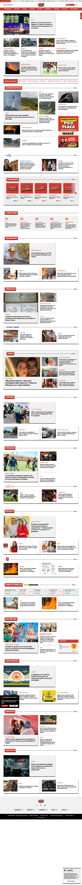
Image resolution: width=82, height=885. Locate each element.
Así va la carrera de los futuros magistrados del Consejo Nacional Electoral (66, 337)
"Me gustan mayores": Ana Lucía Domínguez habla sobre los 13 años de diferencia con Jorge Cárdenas (20, 383)
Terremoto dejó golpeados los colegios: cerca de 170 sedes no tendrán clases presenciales (36, 143)
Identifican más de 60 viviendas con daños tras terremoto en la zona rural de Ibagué (46, 53)
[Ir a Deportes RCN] (11, 486)
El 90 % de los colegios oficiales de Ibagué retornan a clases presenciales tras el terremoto (66, 42)
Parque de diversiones (55, 81)
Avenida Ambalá (34, 81)
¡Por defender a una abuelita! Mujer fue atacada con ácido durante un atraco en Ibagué (67, 108)
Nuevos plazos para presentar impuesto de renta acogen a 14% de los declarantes (66, 570)
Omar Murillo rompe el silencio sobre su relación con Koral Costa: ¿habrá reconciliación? (67, 384)
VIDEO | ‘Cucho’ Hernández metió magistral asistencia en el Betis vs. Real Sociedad (28, 496)
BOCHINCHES (48, 8)
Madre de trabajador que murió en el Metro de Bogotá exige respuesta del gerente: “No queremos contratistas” (25, 226)
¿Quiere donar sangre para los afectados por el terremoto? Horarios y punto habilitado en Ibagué (20, 741)
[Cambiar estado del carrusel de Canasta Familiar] (10, 1)
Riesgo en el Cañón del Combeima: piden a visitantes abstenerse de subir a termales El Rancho (47, 120)
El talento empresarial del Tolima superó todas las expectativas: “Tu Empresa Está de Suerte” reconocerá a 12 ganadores (42, 527)
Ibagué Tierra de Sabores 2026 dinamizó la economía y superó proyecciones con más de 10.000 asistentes (66, 697)
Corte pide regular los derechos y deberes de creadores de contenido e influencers (26, 337)
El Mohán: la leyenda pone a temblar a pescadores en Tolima (28, 786)
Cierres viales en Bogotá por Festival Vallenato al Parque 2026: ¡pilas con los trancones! (70, 226)
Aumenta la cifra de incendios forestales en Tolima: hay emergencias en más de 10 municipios (11, 53)
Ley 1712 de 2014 (41, 817)
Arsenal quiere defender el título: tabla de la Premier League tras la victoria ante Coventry (65, 496)
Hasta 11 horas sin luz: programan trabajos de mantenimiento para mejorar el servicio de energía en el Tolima (47, 742)
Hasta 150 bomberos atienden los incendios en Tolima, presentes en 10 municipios (28, 570)
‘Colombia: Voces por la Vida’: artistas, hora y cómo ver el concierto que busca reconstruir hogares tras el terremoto (66, 166)
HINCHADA (32, 8)
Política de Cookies (72, 878)
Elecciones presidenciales (72, 81)
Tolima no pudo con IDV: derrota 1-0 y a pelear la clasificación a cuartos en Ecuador (67, 69)
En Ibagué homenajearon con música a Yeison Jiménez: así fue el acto (48, 651)
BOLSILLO (40, 8)
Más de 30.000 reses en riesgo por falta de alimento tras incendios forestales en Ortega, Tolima (37, 130)
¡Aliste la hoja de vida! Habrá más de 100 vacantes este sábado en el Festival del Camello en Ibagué (66, 548)
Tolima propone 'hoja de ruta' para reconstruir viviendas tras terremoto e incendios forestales (28, 275)
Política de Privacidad (33, 815)
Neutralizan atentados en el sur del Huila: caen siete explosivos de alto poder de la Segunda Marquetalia (48, 308)
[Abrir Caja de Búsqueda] (76, 5)
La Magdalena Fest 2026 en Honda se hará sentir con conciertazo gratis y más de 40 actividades (41, 677)
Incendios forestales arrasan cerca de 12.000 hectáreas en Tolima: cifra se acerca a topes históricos (29, 69)
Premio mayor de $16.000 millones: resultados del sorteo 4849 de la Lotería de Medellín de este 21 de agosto (56, 226)
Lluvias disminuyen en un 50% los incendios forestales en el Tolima (41, 255)
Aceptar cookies (71, 881)
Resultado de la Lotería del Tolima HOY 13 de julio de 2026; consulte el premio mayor (28, 548)
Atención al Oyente (44, 815)
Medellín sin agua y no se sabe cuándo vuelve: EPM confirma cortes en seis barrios (10, 225)
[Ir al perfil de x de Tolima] (40, 805)
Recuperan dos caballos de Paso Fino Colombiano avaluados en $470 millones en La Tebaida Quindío (46, 96)
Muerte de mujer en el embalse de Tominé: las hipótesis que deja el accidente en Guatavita (67, 373)
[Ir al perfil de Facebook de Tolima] (36, 805)
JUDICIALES (17, 8)
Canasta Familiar (4, 1)
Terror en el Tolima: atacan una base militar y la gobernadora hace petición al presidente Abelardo (47, 320)
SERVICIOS (56, 8)
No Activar (13, 705)
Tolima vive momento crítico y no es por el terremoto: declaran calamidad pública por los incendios (66, 275)
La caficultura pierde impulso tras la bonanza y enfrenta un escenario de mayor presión (27, 604)
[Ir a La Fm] (8, 155)
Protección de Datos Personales (57, 815)
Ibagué (44, 81)
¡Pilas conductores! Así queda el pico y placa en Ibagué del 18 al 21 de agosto (42, 414)
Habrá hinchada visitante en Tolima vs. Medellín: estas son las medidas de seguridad (48, 466)
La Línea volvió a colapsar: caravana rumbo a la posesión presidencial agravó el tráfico (67, 434)
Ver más (75, 88)
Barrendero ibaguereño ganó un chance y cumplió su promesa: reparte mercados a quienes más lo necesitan (28, 697)
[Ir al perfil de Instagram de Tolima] (45, 805)
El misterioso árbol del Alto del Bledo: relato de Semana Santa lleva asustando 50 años (66, 787)
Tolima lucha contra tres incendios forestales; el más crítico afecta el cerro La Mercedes (19, 117)
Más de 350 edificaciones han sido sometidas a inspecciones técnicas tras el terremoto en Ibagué (48, 730)
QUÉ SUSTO (65, 8)
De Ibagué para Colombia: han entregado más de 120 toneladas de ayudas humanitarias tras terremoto (67, 52)
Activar (4, 705)
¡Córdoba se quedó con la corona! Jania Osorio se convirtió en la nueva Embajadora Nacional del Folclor (20, 648)
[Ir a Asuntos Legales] (13, 327)
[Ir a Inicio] (41, 5)
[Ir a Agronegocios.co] (31, 585)
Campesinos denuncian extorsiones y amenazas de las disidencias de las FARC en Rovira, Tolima (20, 318)
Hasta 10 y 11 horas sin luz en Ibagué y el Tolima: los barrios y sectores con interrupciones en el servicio (42, 25)
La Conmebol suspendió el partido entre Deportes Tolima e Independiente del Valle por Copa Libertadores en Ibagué (19, 477)
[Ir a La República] (7, 559)
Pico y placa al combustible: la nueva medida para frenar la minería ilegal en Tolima (28, 434)
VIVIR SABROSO (74, 8)
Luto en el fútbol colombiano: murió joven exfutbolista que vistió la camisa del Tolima (48, 480)
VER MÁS (15, 200)
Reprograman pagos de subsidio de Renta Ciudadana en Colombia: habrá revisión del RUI (40, 225)
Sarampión (23, 81)
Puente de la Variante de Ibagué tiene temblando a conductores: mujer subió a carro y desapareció (42, 767)
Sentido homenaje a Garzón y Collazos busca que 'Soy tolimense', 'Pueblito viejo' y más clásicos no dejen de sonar (48, 639)
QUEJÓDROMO (7, 8)
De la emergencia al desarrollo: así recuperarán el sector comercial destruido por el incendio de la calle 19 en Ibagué (29, 53)
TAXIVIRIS (24, 8)
